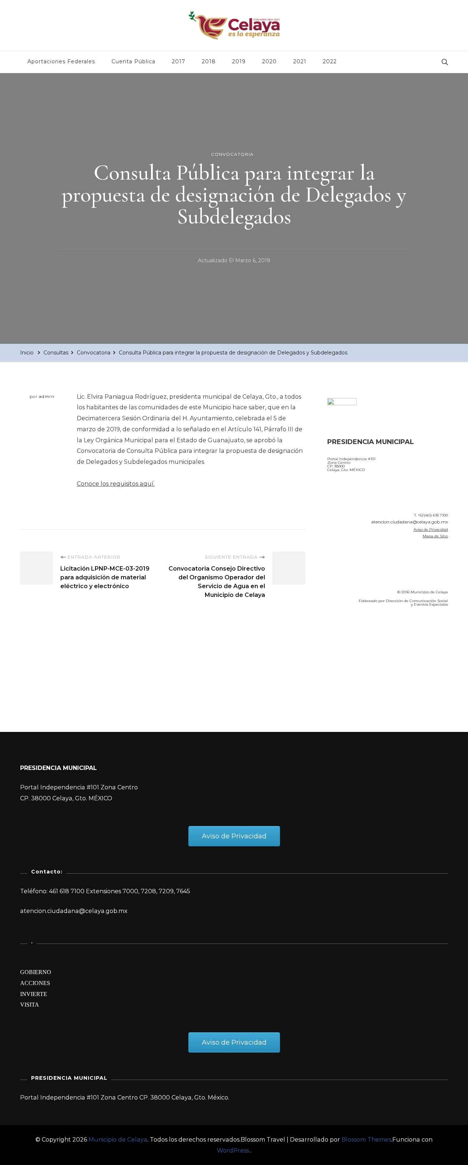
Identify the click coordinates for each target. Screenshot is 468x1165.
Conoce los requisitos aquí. (116, 483)
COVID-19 (343, 654)
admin (47, 396)
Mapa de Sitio (435, 536)
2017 (178, 61)
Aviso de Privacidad (431, 529)
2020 (269, 61)
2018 (209, 61)
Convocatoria (232, 154)
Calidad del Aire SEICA (366, 634)
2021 (299, 61)
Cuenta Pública (133, 61)
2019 (239, 61)
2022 (330, 61)
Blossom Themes (366, 1139)
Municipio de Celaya (117, 1139)
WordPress (233, 1150)
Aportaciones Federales (61, 61)
